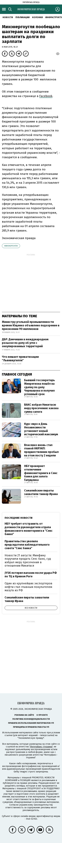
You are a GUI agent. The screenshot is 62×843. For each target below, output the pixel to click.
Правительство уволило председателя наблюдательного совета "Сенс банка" (27, 545)
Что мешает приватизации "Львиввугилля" (20, 358)
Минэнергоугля (11, 246)
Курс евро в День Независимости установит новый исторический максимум (41, 429)
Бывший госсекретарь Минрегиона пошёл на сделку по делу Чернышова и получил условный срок (39, 387)
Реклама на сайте (24, 715)
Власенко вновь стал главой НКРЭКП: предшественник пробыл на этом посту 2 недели (41, 450)
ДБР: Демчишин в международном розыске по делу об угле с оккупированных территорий (25, 343)
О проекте (42, 715)
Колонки (37, 17)
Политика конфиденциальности (31, 719)
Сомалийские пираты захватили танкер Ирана (41, 492)
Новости (8, 17)
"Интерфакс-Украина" (41, 746)
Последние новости (18, 517)
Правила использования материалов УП (31, 723)
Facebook (45, 96)
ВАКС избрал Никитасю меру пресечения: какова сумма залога (41, 408)
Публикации (22, 17)
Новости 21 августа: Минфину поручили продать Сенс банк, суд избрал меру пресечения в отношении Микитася (28, 561)
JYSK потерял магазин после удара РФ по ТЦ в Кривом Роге (31, 574)
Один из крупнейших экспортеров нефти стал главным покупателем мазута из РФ (28, 587)
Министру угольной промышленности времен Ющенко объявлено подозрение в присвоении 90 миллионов (30, 325)
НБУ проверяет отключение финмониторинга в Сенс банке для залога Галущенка (40, 473)
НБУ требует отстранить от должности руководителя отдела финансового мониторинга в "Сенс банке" (28, 529)
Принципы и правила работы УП (31, 727)
